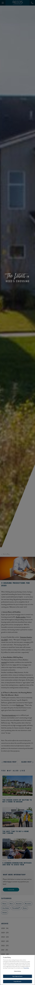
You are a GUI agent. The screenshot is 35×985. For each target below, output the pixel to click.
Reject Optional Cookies (17, 976)
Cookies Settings (17, 971)
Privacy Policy (26, 968)
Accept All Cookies (17, 981)
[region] (17, 970)
